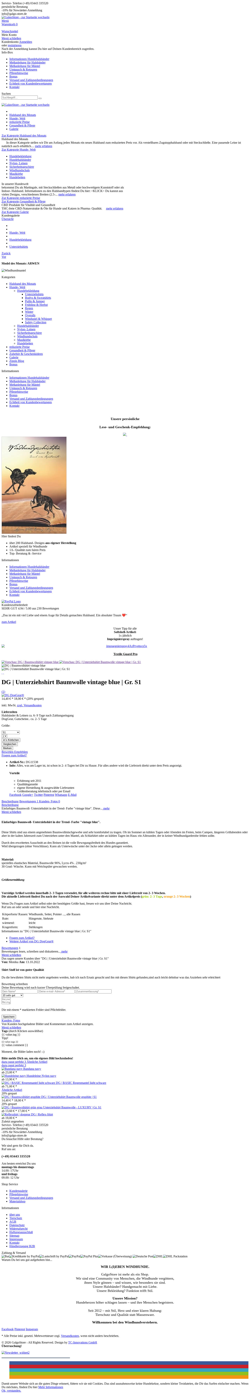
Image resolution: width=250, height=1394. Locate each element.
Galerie (13, 357)
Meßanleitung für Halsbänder (27, 62)
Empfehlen (21, 752)
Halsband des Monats (22, 283)
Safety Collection (35, 322)
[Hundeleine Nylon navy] (14, 1075)
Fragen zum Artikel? (14, 755)
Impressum (16, 1239)
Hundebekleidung (20, 156)
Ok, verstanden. (11, 1390)
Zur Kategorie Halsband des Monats (24, 135)
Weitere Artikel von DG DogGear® (31, 941)
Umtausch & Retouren (23, 69)
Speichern (8, 1016)
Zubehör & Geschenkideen (26, 354)
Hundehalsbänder (20, 159)
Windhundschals (19, 170)
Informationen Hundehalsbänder (29, 59)
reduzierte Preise (19, 346)
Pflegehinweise (18, 73)
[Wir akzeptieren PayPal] (11, 601)
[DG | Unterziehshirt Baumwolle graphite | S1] (21, 1097)
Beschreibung (10, 801)
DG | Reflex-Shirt (42, 1114)
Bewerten (8, 752)
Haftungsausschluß (21, 1232)
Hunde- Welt (17, 287)
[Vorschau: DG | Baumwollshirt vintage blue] (30, 662)
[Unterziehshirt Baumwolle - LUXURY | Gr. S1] (22, 1107)
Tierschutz (15, 1218)
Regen (29, 308)
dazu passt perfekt (14, 1061)
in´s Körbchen (11, 740)
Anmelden (25, 41)
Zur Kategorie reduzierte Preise (21, 198)
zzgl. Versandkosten (29, 705)
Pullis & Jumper (35, 301)
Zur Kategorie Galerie (15, 212)
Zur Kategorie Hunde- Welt (19, 149)
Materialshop (17, 1201)
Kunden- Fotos (49, 801)
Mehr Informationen (50, 1387)
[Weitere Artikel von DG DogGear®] (13, 695)
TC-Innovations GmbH (82, 1342)
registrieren (14, 45)
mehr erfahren (43, 146)
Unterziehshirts (34, 294)
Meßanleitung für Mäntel (24, 66)
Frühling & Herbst (36, 304)
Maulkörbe (16, 173)
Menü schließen (11, 38)
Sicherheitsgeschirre (21, 166)
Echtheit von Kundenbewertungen (30, 83)
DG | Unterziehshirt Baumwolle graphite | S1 (69, 1097)
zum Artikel (9, 622)
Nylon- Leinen (18, 163)
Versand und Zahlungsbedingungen (31, 80)
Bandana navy (32, 1068)
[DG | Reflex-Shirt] (16, 1114)
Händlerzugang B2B (22, 1246)
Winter (29, 311)
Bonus (13, 76)
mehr (106, 808)
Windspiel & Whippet (38, 318)
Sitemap (14, 1235)
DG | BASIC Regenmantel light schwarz (81, 1082)
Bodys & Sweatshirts (38, 297)
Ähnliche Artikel (37, 1061)
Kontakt (14, 87)
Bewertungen (28, 801)
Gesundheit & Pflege (22, 350)
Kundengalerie (18, 1190)
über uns (14, 1214)
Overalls (30, 315)
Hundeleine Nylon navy (41, 1075)
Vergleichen (9, 744)
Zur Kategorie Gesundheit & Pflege (24, 201)
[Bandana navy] (12, 1068)
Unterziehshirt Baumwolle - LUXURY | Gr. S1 (72, 1107)
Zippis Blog (16, 361)
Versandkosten (70, 1335)
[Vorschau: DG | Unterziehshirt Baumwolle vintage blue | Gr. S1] (100, 662)
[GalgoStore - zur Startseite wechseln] (25, 17)
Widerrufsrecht (18, 1228)
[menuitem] (125, 21)
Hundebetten (17, 177)
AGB (12, 1221)
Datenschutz (17, 1225)
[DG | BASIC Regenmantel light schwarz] (29, 1082)
